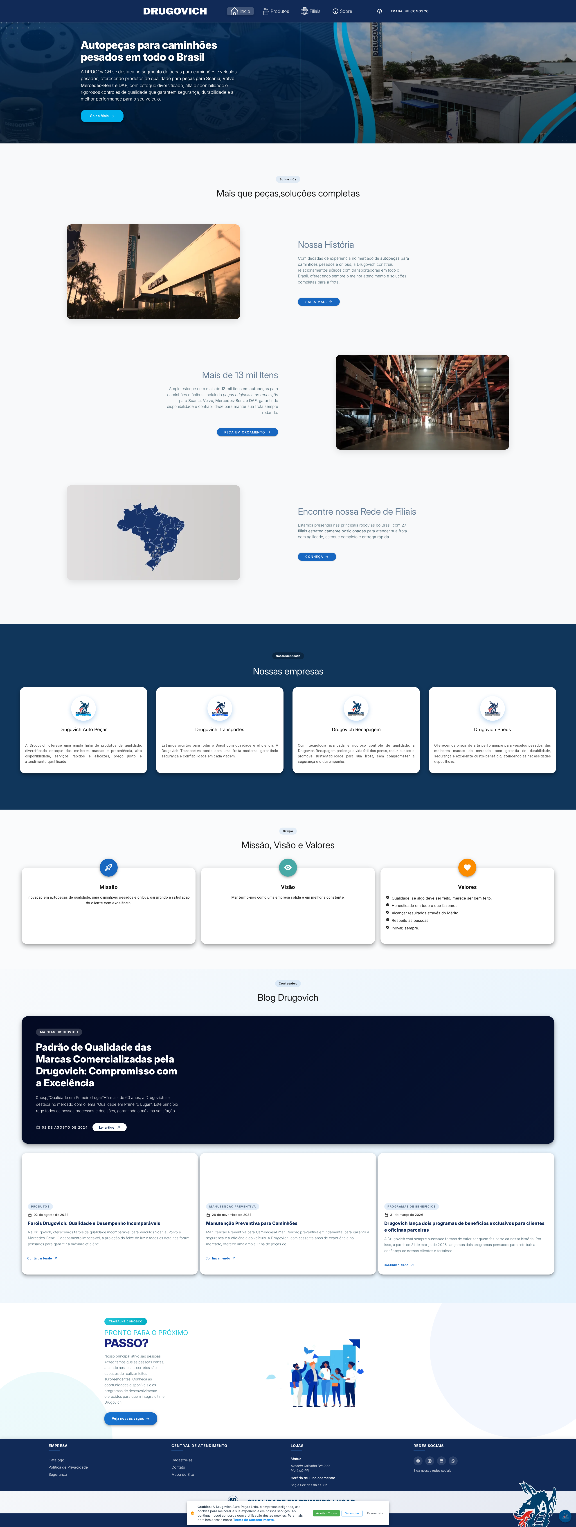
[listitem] (103, 1460)
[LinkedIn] (441, 1460)
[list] (103, 1467)
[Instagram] (429, 1460)
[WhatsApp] (453, 1460)
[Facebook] (418, 1460)
